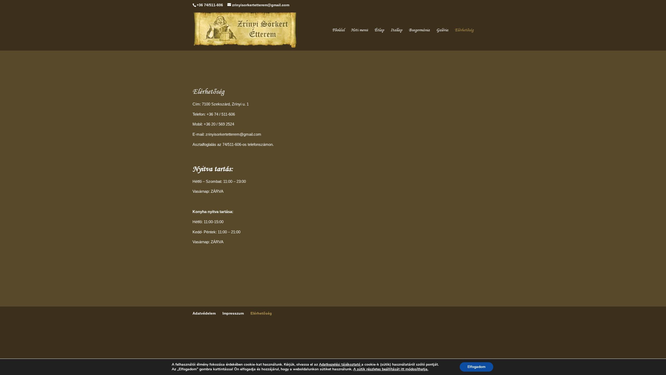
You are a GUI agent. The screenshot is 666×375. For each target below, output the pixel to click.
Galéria (442, 30)
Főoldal (338, 30)
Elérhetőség (464, 30)
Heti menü (359, 30)
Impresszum (233, 313)
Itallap (396, 30)
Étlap (379, 30)
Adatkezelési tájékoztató (339, 364)
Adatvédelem (204, 313)
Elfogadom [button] (476, 366)
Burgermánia (419, 30)
